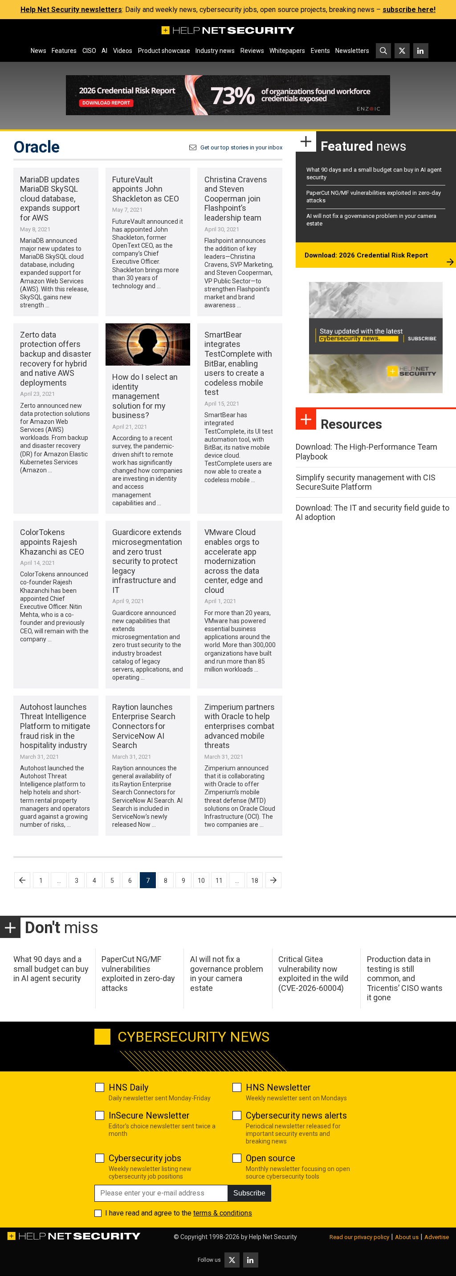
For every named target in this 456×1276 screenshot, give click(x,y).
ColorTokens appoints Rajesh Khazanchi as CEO (52, 541)
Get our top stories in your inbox (241, 147)
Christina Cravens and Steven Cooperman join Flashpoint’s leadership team (235, 198)
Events (320, 50)
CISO (89, 50)
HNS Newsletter (278, 1087)
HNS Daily (128, 1087)
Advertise (436, 1237)
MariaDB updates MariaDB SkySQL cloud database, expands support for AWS (50, 198)
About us (407, 1237)
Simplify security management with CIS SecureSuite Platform (366, 482)
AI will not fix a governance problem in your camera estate (226, 973)
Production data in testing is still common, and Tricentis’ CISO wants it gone (405, 978)
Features (64, 50)
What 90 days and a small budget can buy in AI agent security (51, 968)
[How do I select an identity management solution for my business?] (148, 344)
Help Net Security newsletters (71, 9)
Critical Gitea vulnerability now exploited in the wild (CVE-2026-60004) (313, 973)
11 (219, 880)
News (38, 50)
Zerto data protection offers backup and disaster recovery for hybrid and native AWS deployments (55, 358)
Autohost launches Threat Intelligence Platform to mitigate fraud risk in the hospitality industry (55, 726)
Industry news (215, 50)
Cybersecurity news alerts (296, 1115)
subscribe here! (409, 9)
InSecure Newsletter (149, 1115)
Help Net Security (273, 1236)
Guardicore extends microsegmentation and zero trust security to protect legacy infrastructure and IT (147, 561)
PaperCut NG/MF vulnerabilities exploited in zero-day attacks (138, 973)
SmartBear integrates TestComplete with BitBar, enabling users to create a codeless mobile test (238, 363)
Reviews (252, 50)
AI (104, 50)
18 (254, 880)
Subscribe (249, 1193)
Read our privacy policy (359, 1237)
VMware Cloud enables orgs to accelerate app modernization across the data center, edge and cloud (233, 561)
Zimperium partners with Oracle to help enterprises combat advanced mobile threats (239, 726)
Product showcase (164, 50)
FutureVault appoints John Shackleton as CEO (145, 189)
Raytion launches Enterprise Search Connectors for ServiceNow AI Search (143, 726)
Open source (270, 1158)
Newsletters (352, 50)
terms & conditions (222, 1213)
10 (201, 880)
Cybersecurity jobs (145, 1158)
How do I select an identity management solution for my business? (145, 396)
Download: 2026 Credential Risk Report (366, 255)
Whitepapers (287, 50)
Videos (122, 50)
